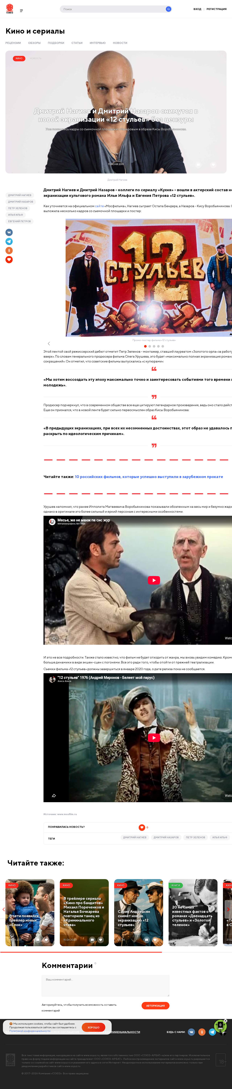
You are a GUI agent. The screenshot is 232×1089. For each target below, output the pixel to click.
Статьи (76, 42)
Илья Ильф (15, 215)
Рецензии (13, 42)
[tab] (145, 346)
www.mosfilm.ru (67, 814)
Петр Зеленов (17, 208)
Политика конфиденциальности (114, 1032)
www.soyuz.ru (92, 1055)
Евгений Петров (19, 221)
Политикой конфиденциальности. (30, 1030)
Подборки (56, 42)
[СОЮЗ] (10, 1059)
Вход (197, 9)
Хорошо (93, 1027)
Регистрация (217, 9)
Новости (120, 42)
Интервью (98, 42)
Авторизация (155, 1005)
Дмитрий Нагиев (19, 195)
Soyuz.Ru (9, 8)
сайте (99, 206)
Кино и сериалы (35, 30)
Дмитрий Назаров (20, 201)
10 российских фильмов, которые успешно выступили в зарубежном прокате (149, 476)
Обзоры (34, 42)
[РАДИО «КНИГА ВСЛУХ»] (220, 1026)
